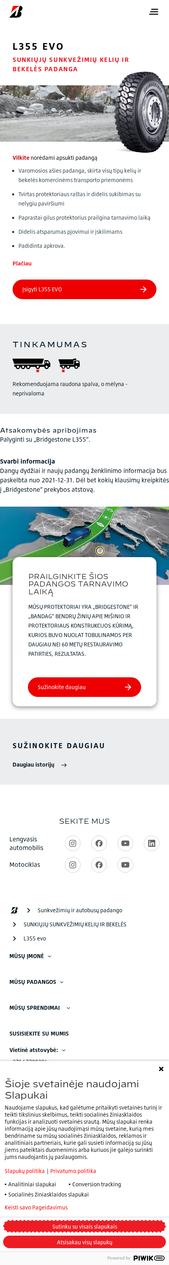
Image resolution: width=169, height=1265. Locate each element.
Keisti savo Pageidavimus (36, 1207)
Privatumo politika (73, 1171)
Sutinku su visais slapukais (84, 1226)
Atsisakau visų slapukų (84, 1242)
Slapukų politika (25, 1171)
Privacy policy (106, 1207)
